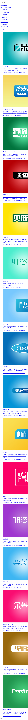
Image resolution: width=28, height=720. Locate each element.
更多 (2, 29)
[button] (14, 1)
